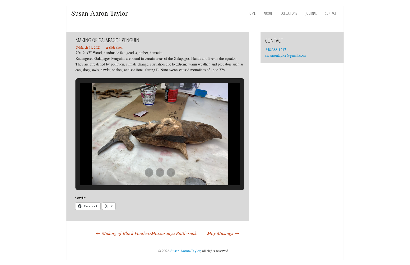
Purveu (322, 250)
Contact (330, 13)
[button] (149, 172)
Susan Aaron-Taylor (99, 13)
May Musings (223, 233)
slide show (116, 47)
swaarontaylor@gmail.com (285, 55)
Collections (288, 13)
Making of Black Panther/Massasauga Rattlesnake (147, 233)
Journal (311, 13)
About (268, 13)
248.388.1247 (276, 49)
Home (251, 13)
